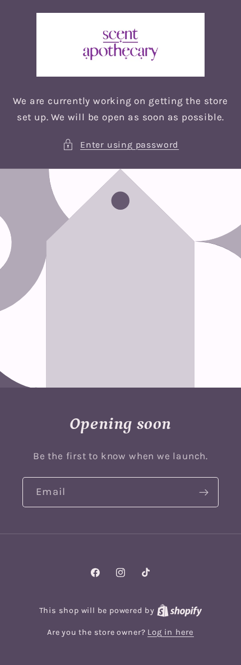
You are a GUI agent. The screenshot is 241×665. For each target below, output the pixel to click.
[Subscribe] (203, 493)
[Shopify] (179, 610)
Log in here (170, 632)
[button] (120, 144)
